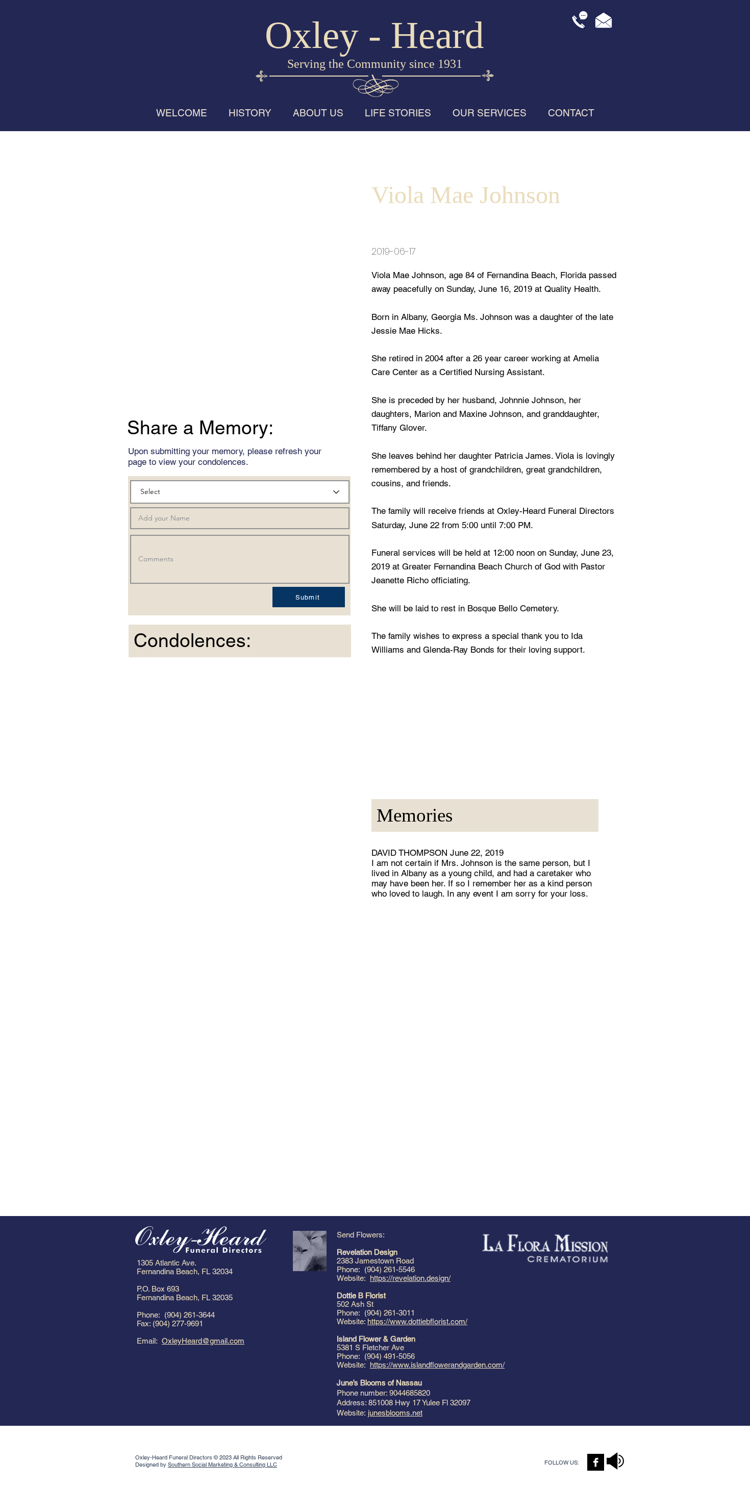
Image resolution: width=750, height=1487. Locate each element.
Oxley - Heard (374, 35)
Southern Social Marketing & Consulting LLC (222, 1464)
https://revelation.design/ (410, 1278)
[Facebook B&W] (595, 1462)
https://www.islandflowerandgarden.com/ (437, 1364)
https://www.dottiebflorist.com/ (417, 1321)
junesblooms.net (395, 1412)
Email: (149, 1340)
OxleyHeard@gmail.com (203, 1340)
